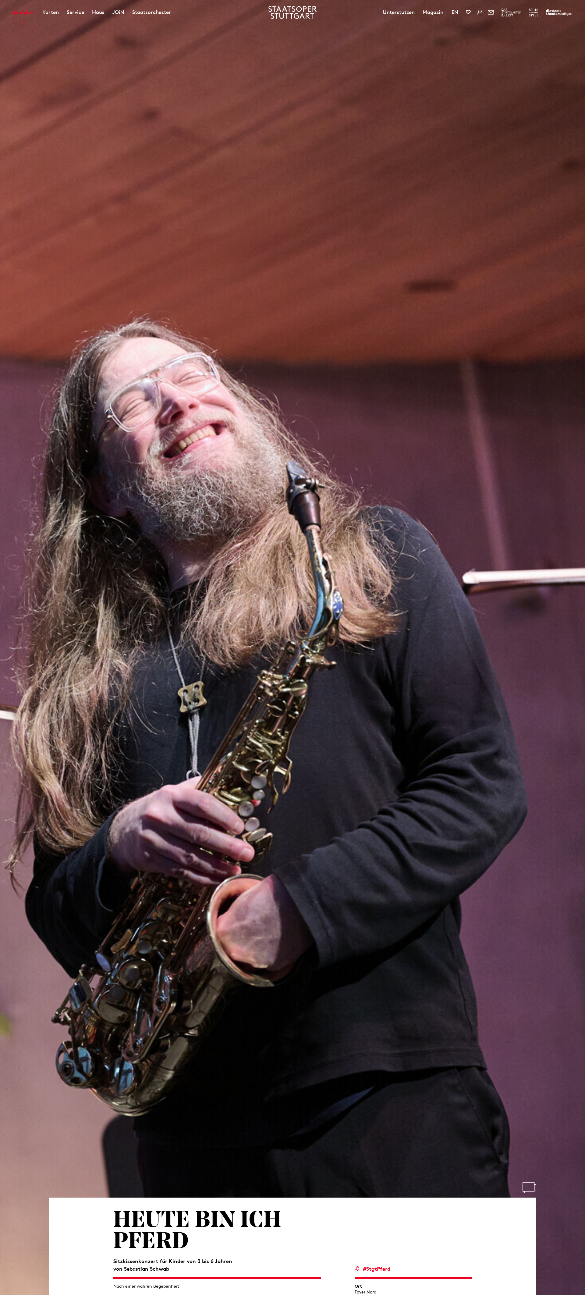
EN (455, 12)
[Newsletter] (491, 12)
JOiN (118, 12)
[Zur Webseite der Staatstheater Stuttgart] (559, 12)
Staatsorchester (151, 12)
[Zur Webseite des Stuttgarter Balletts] (511, 12)
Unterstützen (399, 12)
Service (75, 12)
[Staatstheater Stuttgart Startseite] (292, 12)
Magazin (433, 12)
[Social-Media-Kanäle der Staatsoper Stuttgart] (468, 12)
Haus (98, 12)
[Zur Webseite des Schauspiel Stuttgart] (533, 12)
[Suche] (479, 12)
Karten (50, 12)
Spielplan (23, 12)
